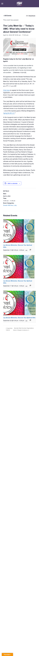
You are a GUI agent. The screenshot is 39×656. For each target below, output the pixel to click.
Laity (15, 205)
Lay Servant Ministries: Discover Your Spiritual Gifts (19, 317)
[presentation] (18, 231)
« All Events (7, 15)
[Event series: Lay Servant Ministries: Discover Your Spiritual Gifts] (30, 249)
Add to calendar (13, 183)
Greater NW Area (8, 205)
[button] (2, 3)
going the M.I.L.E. (9, 113)
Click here (6, 90)
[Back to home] (19, 3)
